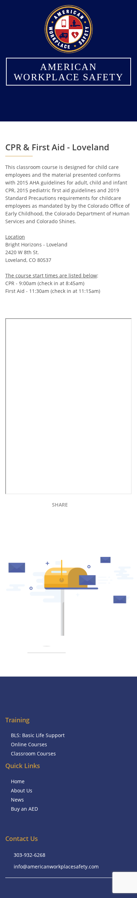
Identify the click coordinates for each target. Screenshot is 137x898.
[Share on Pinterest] (127, 506)
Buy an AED (24, 808)
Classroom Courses (33, 753)
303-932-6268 (29, 855)
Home (18, 781)
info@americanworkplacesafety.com (56, 866)
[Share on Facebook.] (78, 506)
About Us (21, 790)
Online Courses (29, 744)
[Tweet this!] (90, 506)
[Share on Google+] (115, 506)
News (17, 799)
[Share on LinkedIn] (102, 506)
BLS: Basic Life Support (38, 735)
